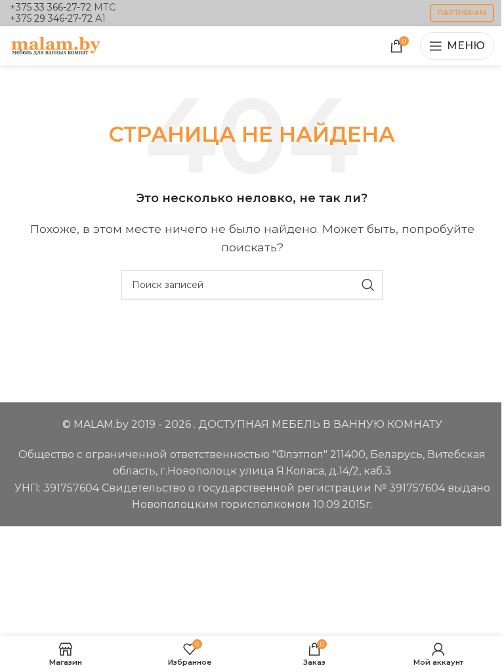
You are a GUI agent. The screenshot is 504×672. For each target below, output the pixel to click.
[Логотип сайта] (56, 45)
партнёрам (462, 12)
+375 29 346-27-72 (51, 18)
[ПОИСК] (368, 285)
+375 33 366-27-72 (50, 7)
